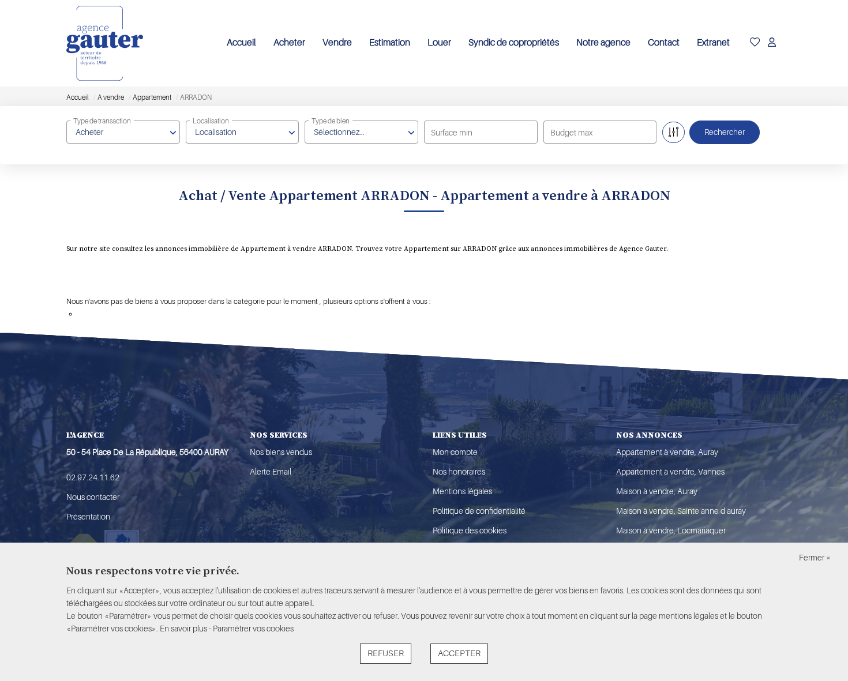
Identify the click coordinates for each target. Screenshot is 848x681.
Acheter (289, 42)
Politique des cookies (469, 530)
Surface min (451, 132)
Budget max (571, 132)
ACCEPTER (459, 654)
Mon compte (455, 452)
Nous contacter (92, 497)
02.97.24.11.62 (92, 477)
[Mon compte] (772, 43)
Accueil (241, 42)
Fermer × (815, 557)
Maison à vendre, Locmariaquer (671, 530)
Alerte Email (270, 471)
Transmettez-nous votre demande (132, 314)
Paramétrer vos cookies (253, 628)
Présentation (88, 516)
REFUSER (385, 654)
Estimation (389, 42)
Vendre (337, 42)
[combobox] (123, 132)
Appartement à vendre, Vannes (670, 471)
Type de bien (331, 121)
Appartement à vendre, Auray (667, 452)
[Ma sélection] (755, 43)
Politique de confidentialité (479, 511)
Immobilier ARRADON (122, 283)
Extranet (713, 42)
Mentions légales (462, 491)
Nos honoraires (459, 471)
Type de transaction (102, 121)
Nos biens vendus (281, 452)
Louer (439, 42)
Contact (664, 42)
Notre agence (603, 42)
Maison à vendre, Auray (656, 491)
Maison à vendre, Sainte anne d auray (681, 511)
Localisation (211, 121)
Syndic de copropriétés (513, 42)
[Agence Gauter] (104, 43)
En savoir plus (184, 628)
